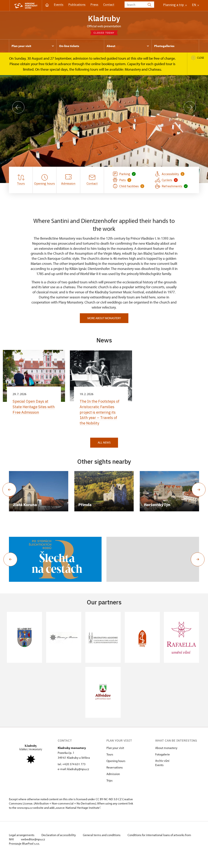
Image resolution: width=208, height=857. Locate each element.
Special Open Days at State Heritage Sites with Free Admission (34, 407)
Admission (113, 774)
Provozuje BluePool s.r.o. (24, 843)
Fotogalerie (162, 754)
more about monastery (104, 318)
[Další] (190, 107)
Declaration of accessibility (58, 835)
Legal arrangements (22, 835)
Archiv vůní (162, 761)
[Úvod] (47, 5)
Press (94, 5)
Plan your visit (115, 748)
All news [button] (104, 442)
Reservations (114, 767)
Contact (108, 5)
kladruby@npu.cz (78, 769)
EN (194, 5)
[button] (10, 559)
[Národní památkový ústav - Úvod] (26, 5)
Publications (77, 5)
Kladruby (104, 18)
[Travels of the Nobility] (55, 559)
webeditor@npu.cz (33, 839)
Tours (109, 754)
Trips (109, 780)
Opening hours (115, 761)
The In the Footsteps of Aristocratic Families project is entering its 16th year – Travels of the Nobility (99, 412)
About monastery (166, 748)
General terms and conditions (102, 835)
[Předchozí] (18, 107)
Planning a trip (174, 5)
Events (58, 5)
